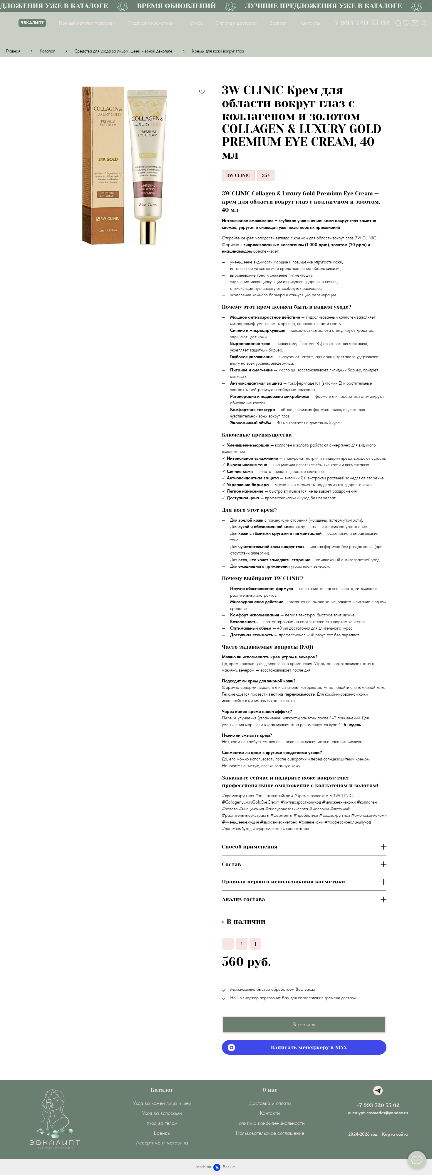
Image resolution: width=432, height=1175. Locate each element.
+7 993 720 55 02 (377, 1105)
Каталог (47, 51)
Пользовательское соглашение (270, 1133)
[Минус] (228, 944)
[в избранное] (202, 92)
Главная (13, 51)
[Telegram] (378, 1090)
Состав (231, 864)
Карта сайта (395, 1134)
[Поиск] (398, 23)
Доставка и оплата (270, 1103)
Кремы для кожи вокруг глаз (218, 51)
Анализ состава (243, 899)
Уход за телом (162, 1123)
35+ (266, 175)
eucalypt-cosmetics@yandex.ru (378, 1112)
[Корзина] (415, 23)
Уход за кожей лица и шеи (162, 1103)
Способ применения (249, 847)
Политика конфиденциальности (270, 1123)
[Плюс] (255, 944)
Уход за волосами (162, 1113)
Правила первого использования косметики (283, 882)
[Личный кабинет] (424, 23)
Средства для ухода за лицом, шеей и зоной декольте (123, 51)
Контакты (270, 1113)
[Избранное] (406, 23)
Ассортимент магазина (162, 1143)
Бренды (162, 1133)
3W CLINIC (238, 175)
